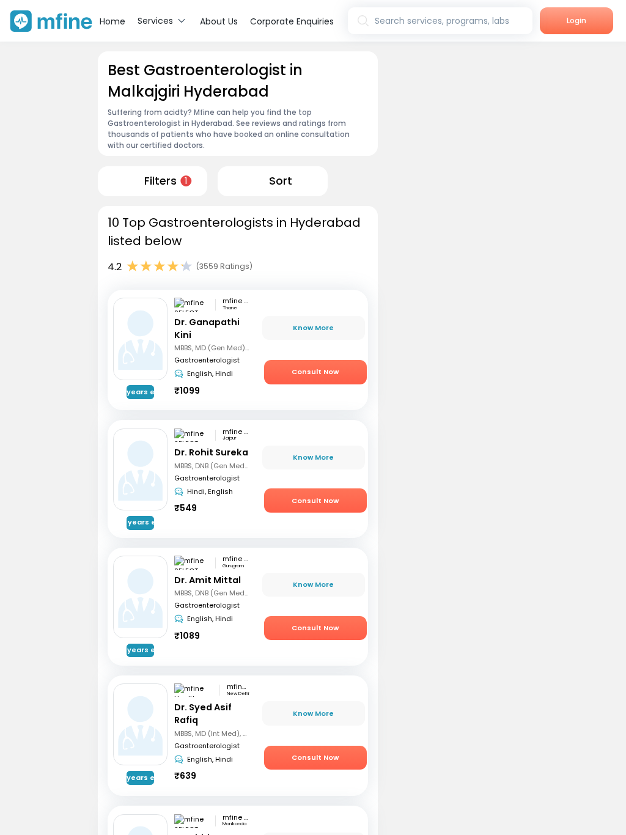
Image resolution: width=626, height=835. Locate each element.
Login (576, 20)
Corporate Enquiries (292, 21)
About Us (219, 21)
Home (112, 21)
